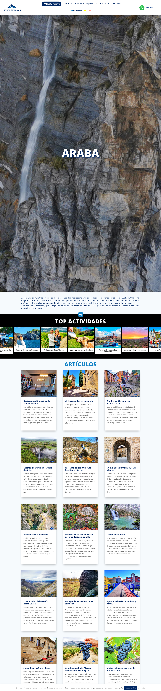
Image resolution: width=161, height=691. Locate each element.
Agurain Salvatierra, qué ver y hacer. (121, 602)
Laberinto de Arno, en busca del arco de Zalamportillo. (79, 535)
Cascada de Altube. (116, 534)
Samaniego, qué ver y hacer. (37, 668)
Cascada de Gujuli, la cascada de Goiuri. (37, 468)
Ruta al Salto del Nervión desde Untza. (35, 602)
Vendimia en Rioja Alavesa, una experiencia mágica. (78, 669)
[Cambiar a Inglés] (90, 12)
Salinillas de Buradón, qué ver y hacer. (121, 468)
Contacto (77, 11)
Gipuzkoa (90, 4)
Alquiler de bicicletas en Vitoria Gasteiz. (119, 402)
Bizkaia (78, 4)
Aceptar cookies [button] (131, 688)
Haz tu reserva (53, 4)
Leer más (141, 688)
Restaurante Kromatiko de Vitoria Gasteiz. (36, 402)
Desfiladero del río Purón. (36, 534)
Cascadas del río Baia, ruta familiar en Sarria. (78, 468)
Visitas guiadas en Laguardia (79, 401)
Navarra (103, 4)
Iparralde (116, 4)
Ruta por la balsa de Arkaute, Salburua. (79, 602)
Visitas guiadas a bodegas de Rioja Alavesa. (121, 669)
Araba (68, 4)
